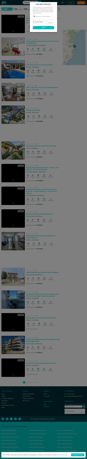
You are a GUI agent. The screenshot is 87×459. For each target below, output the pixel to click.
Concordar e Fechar (77, 455)
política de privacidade (62, 454)
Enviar (43, 27)
